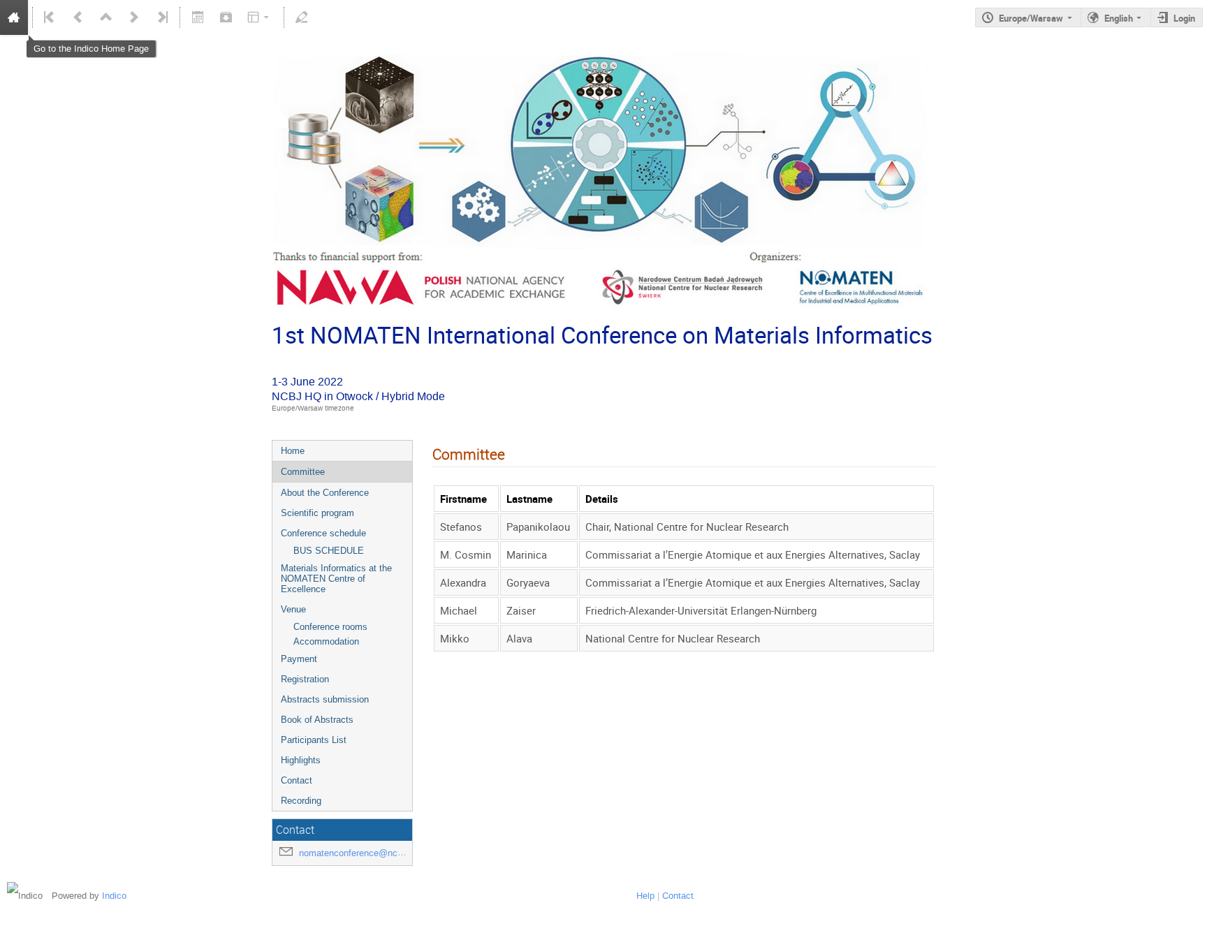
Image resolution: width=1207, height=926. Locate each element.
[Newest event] (161, 17)
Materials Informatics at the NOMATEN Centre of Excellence (336, 578)
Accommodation (326, 641)
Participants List (313, 740)
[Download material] (226, 17)
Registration (305, 679)
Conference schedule (323, 533)
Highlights (301, 760)
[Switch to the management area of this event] (302, 17)
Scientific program (317, 513)
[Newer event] (134, 17)
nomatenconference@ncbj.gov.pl (365, 853)
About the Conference (325, 492)
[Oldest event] (50, 17)
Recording (301, 800)
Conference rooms (330, 627)
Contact (296, 780)
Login (1184, 18)
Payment (299, 659)
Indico (114, 896)
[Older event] (78, 17)
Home (293, 451)
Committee (303, 471)
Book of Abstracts (317, 719)
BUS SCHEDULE (328, 550)
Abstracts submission (325, 699)
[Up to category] (106, 17)
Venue (293, 609)
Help (645, 896)
